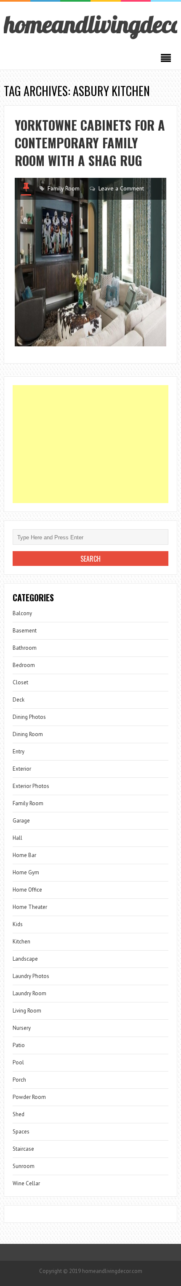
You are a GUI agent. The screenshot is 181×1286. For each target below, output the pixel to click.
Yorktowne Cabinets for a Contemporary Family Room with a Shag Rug (90, 142)
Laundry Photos (31, 976)
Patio (19, 1045)
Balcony (22, 613)
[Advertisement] (91, 444)
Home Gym (26, 872)
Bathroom (25, 647)
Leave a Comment (121, 188)
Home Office (27, 889)
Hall (17, 837)
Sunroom (24, 1166)
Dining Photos (29, 717)
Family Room (64, 188)
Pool (18, 1062)
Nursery (22, 1027)
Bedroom (24, 665)
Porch (19, 1079)
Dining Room (28, 734)
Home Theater (30, 907)
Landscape (25, 958)
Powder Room (29, 1097)
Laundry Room (29, 993)
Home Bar (24, 855)
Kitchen (21, 941)
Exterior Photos (31, 786)
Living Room (27, 1010)
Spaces (21, 1131)
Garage (21, 820)
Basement (25, 630)
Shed (18, 1114)
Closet (20, 682)
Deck (18, 699)
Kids (18, 924)
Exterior (22, 768)
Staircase (23, 1148)
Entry (18, 751)
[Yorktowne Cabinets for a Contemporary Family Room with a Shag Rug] (91, 262)
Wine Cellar (26, 1183)
